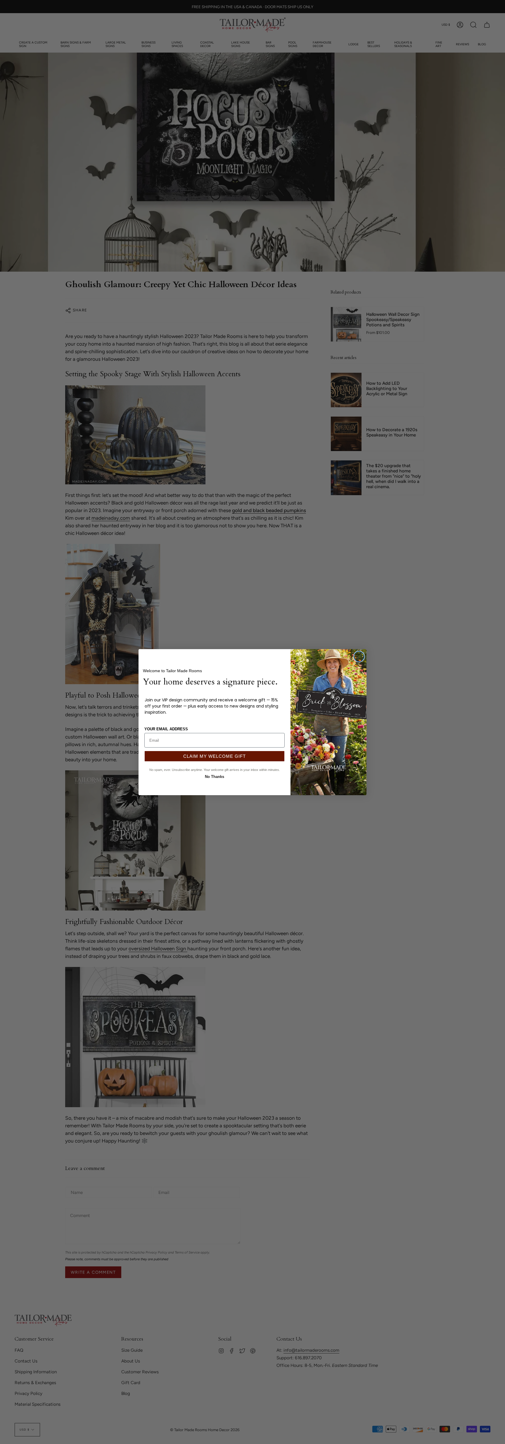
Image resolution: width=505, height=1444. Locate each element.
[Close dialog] (359, 656)
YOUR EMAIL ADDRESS (166, 729)
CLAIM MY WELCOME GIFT (214, 756)
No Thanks (214, 776)
